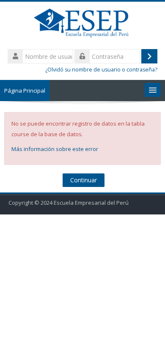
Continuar (83, 180)
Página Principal (24, 90)
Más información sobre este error (54, 149)
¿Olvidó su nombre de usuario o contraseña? (101, 69)
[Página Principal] (82, 24)
